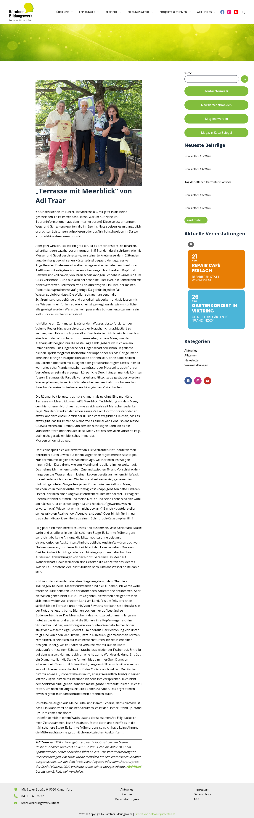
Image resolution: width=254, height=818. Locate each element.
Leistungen (87, 12)
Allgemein (191, 355)
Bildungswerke (138, 12)
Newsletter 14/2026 (197, 169)
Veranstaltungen (196, 365)
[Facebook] (222, 12)
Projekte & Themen (173, 12)
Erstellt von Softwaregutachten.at (155, 814)
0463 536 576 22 (32, 796)
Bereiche (111, 12)
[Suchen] (243, 12)
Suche (188, 73)
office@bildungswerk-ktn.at (40, 803)
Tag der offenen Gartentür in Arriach (207, 182)
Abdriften (134, 767)
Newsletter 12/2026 (197, 208)
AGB (197, 799)
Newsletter (192, 360)
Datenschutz (202, 794)
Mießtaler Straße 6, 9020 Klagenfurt (46, 789)
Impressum (201, 789)
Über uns (62, 12)
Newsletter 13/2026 (197, 195)
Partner (127, 794)
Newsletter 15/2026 (197, 156)
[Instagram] (229, 12)
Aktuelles (204, 12)
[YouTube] (236, 12)
